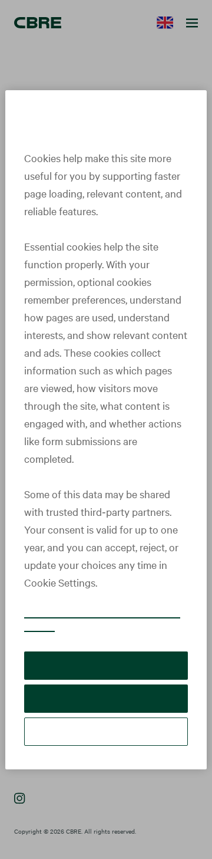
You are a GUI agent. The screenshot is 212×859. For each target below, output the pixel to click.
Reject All (105, 698)
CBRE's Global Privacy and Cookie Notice (102, 619)
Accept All (106, 665)
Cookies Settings (106, 731)
